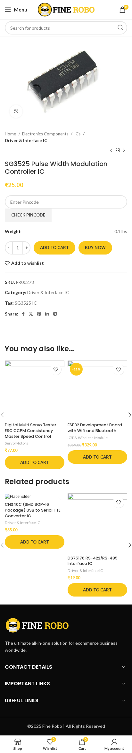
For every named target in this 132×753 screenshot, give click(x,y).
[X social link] (31, 314)
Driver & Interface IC (26, 140)
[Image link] (37, 625)
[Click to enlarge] (16, 111)
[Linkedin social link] (47, 314)
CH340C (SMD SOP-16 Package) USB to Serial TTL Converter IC (32, 510)
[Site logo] (66, 9)
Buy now (95, 247)
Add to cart (54, 247)
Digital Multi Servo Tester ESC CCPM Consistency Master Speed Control (30, 430)
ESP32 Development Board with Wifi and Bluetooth (95, 427)
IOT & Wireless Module (88, 437)
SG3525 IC (26, 303)
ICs (77, 133)
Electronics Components (45, 133)
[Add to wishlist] (55, 369)
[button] (34, 462)
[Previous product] (111, 150)
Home (11, 133)
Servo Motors (16, 443)
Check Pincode (28, 214)
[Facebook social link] (23, 314)
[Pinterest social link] (39, 314)
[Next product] (124, 150)
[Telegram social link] (55, 314)
